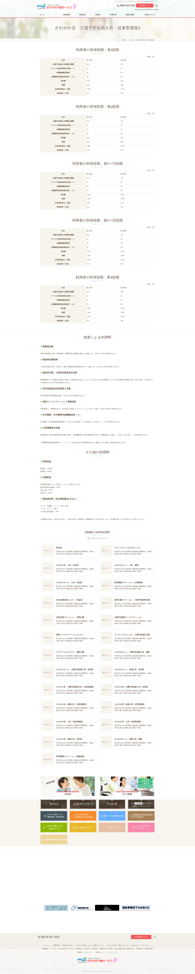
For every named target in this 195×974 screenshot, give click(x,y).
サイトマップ (112, 952)
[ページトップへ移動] (155, 937)
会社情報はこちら (145, 5)
